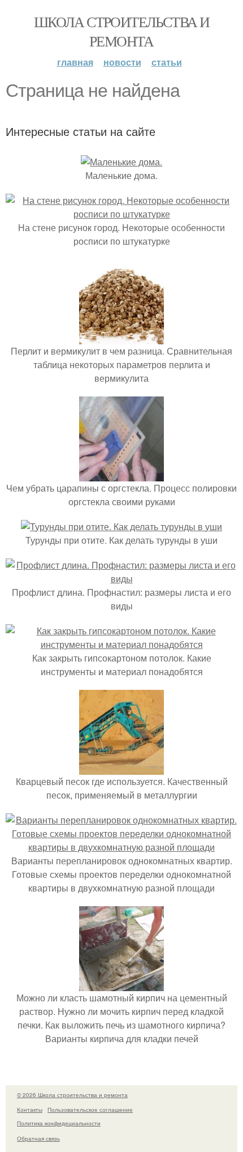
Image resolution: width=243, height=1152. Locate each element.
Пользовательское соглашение (90, 1109)
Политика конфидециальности (59, 1123)
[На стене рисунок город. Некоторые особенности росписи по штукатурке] (121, 213)
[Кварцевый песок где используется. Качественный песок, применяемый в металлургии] (121, 767)
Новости (122, 62)
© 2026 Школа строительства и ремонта (72, 1095)
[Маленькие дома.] (121, 161)
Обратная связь (38, 1138)
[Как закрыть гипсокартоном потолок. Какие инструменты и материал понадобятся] (121, 644)
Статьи (166, 62)
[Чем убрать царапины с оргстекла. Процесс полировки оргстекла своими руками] (121, 474)
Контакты (29, 1109)
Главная (75, 62)
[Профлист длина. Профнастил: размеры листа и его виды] (121, 578)
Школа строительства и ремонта (121, 31)
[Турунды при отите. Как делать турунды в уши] (121, 526)
